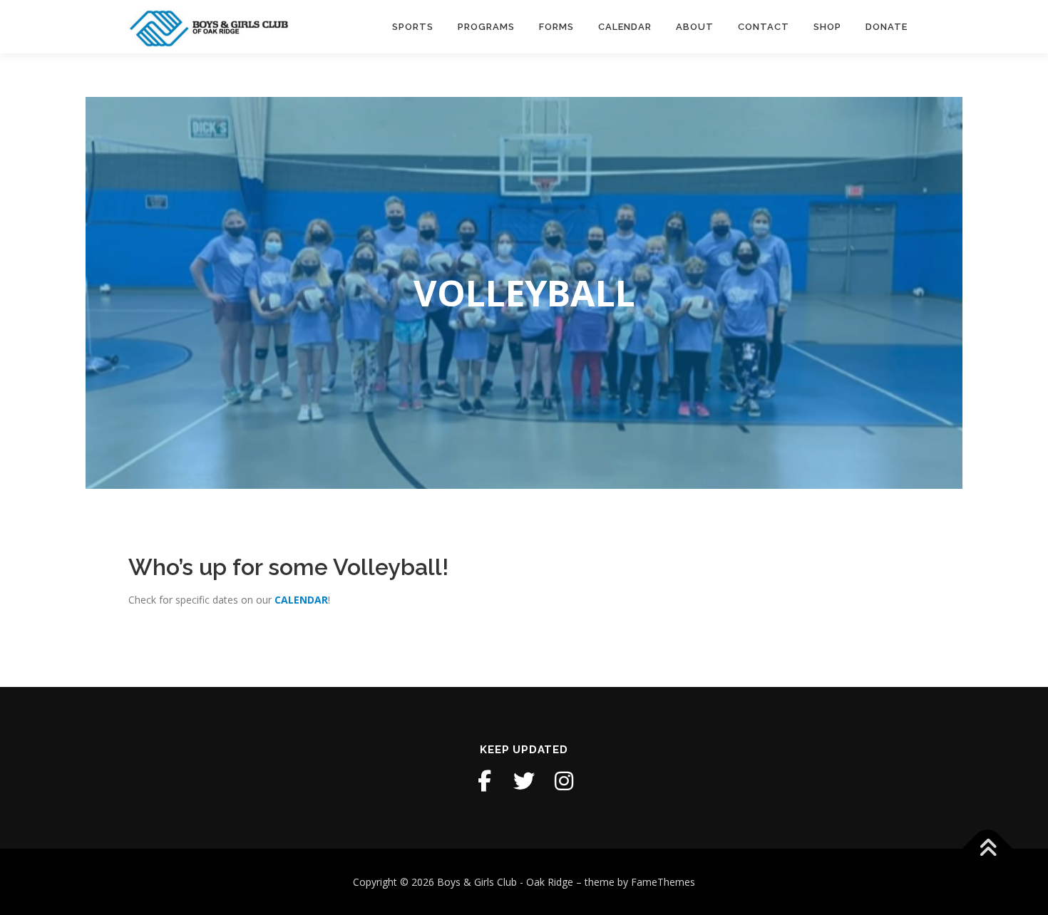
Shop (827, 26)
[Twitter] (524, 781)
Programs (486, 26)
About (695, 26)
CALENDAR (301, 599)
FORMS (556, 26)
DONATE (886, 26)
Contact (763, 26)
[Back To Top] (987, 848)
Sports (412, 26)
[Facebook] (484, 781)
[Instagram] (564, 781)
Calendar (625, 26)
